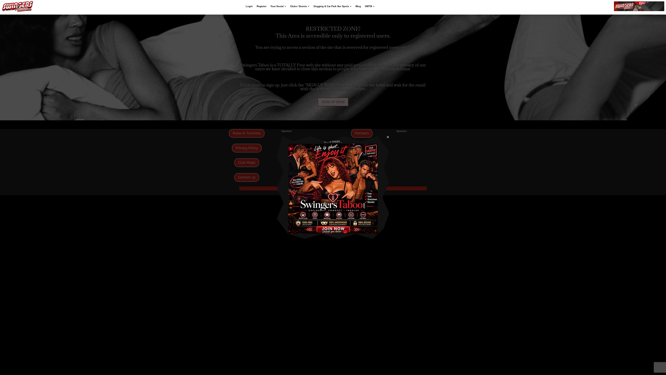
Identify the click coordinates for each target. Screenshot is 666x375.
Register (261, 6)
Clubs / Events (298, 6)
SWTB (368, 6)
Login (249, 6)
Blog (358, 6)
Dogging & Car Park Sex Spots (331, 6)
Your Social (277, 6)
